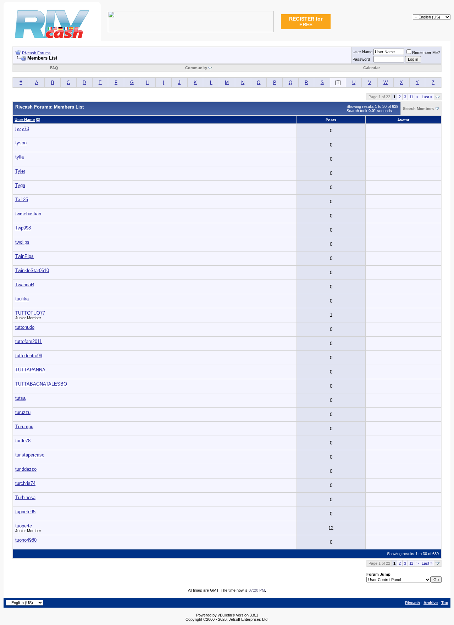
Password (361, 59)
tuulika (22, 299)
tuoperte (23, 526)
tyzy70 (22, 128)
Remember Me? (426, 52)
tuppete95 (25, 511)
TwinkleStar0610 (32, 270)
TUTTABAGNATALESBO (41, 384)
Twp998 (23, 228)
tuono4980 (26, 540)
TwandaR (24, 284)
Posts (331, 120)
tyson (21, 142)
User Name (362, 52)
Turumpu (24, 426)
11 (411, 97)
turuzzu (23, 412)
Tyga (20, 185)
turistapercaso (29, 455)
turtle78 (23, 440)
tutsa (20, 398)
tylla (19, 157)
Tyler (20, 171)
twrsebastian (28, 213)
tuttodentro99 (28, 355)
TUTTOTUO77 (30, 313)
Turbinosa (25, 497)
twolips (22, 242)
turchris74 (25, 483)
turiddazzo (26, 469)
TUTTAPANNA (30, 369)
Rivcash (412, 603)
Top (444, 603)
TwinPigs (24, 256)
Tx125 (21, 199)
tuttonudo (24, 327)
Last (427, 97)
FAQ (54, 68)
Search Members (418, 108)
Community (196, 68)
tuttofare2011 (28, 341)
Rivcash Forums (36, 53)
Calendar (371, 68)
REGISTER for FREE (305, 21)
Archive (430, 603)
